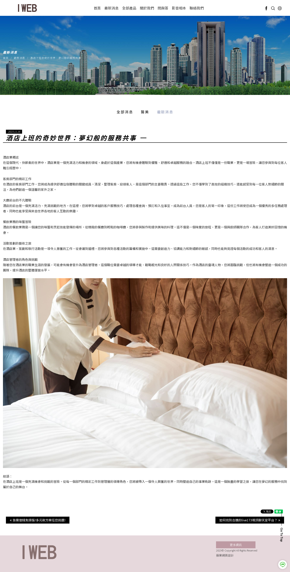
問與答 (163, 7)
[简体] (280, 8)
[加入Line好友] (282, 564)
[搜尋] (273, 8)
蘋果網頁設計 (225, 555)
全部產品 (129, 7)
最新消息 (111, 7)
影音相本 (179, 7)
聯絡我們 (197, 7)
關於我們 (147, 7)
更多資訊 (236, 545)
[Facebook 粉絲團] (266, 8)
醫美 (145, 111)
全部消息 (125, 111)
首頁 (97, 7)
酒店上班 (202, 162)
